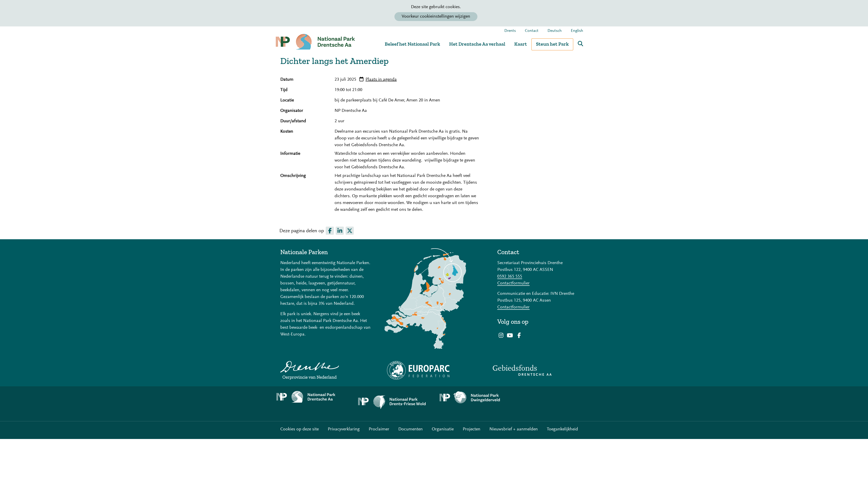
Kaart (520, 44)
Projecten (471, 429)
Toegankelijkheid (562, 429)
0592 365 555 (509, 276)
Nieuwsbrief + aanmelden (513, 429)
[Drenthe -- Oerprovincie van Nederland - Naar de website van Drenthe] (325, 370)
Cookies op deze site (299, 429)
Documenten (410, 429)
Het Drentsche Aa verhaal (477, 44)
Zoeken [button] (580, 43)
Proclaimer (379, 429)
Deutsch (554, 31)
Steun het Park (552, 44)
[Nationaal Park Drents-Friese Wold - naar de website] (393, 404)
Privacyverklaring (344, 429)
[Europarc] (434, 370)
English (577, 31)
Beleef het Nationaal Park (412, 44)
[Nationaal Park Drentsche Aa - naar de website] (312, 397)
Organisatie (443, 429)
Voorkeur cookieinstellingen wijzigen (436, 16)
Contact (531, 31)
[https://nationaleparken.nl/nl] (434, 298)
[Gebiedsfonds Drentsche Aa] (542, 370)
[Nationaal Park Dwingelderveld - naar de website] (475, 397)
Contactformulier (513, 283)
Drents (510, 31)
